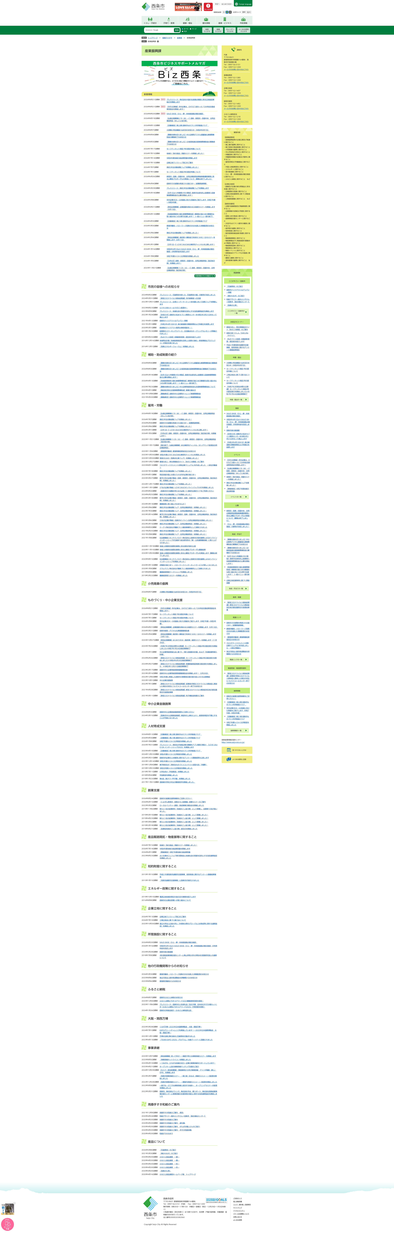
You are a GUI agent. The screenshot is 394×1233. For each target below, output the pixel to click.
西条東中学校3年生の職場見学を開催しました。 (177, 782)
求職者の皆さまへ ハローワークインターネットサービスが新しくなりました (188, 565)
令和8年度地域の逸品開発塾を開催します (182, 158)
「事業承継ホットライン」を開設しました (175, 1059)
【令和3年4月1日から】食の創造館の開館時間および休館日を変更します (187, 324)
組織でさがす (218, 30)
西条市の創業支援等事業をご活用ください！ (176, 798)
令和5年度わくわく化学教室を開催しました (176, 761)
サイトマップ (237, 1207)
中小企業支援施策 (166, 680)
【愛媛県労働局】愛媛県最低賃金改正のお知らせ (178, 451)
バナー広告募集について (241, 1214)
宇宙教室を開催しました (169, 775)
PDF (185, 31)
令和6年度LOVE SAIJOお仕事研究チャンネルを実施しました (182, 455)
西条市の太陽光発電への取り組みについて (175, 900)
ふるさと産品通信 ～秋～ (169, 1164)
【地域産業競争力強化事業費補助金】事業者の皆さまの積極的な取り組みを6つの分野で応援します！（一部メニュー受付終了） (237, 572)
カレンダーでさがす (230, 30)
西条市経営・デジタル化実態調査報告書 (174, 630)
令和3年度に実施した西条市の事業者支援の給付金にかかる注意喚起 (185, 677)
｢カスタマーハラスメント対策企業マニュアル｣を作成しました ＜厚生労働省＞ (237, 645)
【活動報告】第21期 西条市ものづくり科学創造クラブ (187, 221)
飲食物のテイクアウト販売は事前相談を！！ (176, 327)
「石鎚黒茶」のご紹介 (168, 1150)
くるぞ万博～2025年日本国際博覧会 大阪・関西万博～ (181, 1027)
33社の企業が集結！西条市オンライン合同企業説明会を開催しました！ (186, 520)
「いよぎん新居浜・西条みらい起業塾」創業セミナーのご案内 (183, 802)
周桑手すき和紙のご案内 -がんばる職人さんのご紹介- (180, 1126)
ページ (194, 29)
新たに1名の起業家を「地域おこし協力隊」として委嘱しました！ (184, 815)
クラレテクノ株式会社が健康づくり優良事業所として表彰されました (185, 568)
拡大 (249, 12)
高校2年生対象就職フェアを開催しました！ (183, 233)
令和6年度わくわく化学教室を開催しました (176, 754)
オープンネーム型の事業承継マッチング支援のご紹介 (179, 1066)
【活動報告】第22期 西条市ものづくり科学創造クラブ (188, 125)
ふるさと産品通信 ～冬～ (169, 1167)
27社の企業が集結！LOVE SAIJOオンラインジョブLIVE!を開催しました (187, 487)
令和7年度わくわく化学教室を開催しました (183, 256)
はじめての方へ (227, 4)
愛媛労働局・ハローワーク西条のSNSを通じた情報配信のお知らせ (184, 974)
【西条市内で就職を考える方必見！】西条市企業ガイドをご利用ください (187, 491)
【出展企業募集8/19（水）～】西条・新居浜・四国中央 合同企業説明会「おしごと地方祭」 (238, 471)
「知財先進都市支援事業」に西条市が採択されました (179, 880)
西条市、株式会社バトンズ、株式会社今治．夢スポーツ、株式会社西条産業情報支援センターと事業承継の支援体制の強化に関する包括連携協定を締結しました (188, 1094)
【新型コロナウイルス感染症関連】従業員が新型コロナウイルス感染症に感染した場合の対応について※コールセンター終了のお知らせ (237, 678)
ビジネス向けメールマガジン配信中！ (174, 308)
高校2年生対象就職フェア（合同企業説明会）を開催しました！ (183, 507)
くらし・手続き (150, 23)
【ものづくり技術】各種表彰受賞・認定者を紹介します (180, 337)
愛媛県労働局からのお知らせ (170, 981)
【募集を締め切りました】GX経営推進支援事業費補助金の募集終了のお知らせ (237, 550)
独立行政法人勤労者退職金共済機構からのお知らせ (178, 977)
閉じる (14, 1203)
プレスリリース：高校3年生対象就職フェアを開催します (188, 188)
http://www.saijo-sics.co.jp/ (233, 742)
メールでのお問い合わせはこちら (236, 69)
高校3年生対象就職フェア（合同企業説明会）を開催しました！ (183, 511)
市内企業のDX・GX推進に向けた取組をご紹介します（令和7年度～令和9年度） (237, 710)
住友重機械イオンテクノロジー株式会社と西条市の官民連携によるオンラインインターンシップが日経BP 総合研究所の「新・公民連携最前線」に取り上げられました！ (188, 540)
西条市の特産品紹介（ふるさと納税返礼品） (176, 1010)
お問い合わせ (237, 1217)
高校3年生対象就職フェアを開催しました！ (183, 167)
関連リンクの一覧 (236, 659)
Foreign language (245, 4)
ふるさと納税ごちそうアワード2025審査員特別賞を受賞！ (182, 1001)
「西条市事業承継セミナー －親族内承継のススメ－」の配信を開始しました (188, 1082)
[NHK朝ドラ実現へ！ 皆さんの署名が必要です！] (7, 1209)
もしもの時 (208, 9)
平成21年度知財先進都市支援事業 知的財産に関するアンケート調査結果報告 (237, 347)
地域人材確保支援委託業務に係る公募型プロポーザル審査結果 (183, 549)
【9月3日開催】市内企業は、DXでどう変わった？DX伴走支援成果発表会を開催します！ (238, 462)
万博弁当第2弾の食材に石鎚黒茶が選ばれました (177, 1036)
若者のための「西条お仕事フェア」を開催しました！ (179, 458)
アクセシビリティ (239, 1210)
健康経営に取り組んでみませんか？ (173, 504)
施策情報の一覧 (236, 730)
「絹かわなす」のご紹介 (169, 1153)
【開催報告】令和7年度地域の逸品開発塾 (175, 852)
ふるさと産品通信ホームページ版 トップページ (178, 1174)
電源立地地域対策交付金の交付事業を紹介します (178, 897)
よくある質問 (237, 1220)
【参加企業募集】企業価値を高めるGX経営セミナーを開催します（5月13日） (189, 627)
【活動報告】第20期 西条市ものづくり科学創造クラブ (181, 751)
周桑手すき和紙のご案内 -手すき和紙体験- (176, 1130)
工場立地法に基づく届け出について (173, 920)
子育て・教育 (168, 23)
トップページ (153, 38)
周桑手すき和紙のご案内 (169, 1119)
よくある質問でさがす (244, 30)
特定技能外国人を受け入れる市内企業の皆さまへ (178, 474)
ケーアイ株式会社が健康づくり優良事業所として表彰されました (183, 527)
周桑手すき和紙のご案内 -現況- (172, 1112)
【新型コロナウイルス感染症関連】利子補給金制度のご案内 (182, 695)
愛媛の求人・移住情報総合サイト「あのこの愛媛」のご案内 (182, 461)
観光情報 (206, 23)
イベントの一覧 (236, 497)
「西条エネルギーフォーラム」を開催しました (177, 346)
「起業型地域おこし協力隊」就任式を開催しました (178, 829)
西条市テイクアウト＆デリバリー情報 (174, 320)
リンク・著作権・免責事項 (242, 1204)
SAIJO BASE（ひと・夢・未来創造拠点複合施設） (185, 114)
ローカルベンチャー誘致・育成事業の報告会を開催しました (182, 805)
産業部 (179, 38)
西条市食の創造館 (166, 952)
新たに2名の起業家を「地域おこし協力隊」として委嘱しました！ (184, 825)
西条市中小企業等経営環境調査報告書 (174, 670)
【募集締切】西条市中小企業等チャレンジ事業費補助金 (180, 393)
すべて (186, 29)
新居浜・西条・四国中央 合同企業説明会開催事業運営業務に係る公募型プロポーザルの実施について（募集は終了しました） (237, 515)
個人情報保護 (237, 1201)
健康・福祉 (187, 23)
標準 (243, 12)
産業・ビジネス (224, 23)
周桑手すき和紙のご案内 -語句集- (172, 1123)
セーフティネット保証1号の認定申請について (184, 149)
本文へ (217, 4)
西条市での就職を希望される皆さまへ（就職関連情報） (187, 183)
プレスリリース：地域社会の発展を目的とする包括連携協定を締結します (187, 311)
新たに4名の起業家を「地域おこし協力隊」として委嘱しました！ (184, 822)
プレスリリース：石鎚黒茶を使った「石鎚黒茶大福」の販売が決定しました (187, 295)
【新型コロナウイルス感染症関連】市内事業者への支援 (180, 298)
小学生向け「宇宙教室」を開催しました (174, 771)
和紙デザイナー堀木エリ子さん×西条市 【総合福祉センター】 (183, 1116)
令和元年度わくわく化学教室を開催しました (176, 768)
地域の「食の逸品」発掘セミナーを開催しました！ (185, 153)
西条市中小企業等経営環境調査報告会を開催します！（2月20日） (184, 673)
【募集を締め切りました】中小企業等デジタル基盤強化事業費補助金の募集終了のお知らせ (237, 542)
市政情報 (243, 23)
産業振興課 (152, 41)
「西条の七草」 (165, 1171)
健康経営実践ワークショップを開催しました (176, 572)
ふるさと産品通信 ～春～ (169, 1160)
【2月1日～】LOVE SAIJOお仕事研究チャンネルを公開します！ (191, 244)
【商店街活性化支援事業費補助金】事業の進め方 (178, 390)
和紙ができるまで (166, 1133)
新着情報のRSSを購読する (204, 276)
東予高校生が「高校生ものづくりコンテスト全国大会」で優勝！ (183, 764)
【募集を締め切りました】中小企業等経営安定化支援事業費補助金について (187, 387)
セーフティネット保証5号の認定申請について (184, 172)
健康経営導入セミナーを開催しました (174, 575)
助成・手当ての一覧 (236, 588)
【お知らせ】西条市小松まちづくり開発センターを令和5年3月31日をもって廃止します (237, 436)
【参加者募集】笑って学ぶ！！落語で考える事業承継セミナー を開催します (188, 1056)
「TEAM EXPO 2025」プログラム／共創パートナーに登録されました (186, 1040)
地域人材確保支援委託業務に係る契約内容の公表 (178, 546)
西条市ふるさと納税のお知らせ (171, 997)
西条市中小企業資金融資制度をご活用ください (177, 712)
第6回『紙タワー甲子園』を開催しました (175, 778)
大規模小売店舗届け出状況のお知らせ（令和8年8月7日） (188, 130)
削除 (158, 41)
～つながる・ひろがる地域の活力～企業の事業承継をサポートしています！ (187, 1063)
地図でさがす (207, 30)
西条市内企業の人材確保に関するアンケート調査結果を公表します (184, 758)
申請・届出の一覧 (236, 399)
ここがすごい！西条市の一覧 (236, 312)
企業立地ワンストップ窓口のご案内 (180, 162)
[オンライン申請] (7, 1224)
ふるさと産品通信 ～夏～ (169, 1157)
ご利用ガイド (237, 1198)
